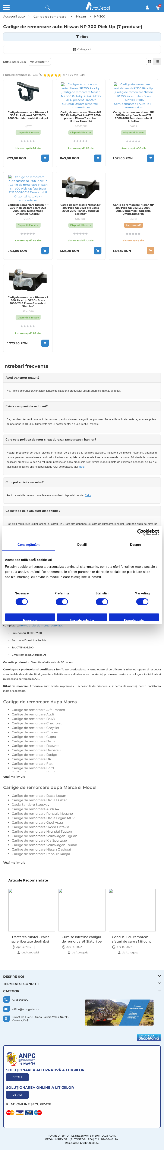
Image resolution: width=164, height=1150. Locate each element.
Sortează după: (14, 62)
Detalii (17, 1077)
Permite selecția (82, 619)
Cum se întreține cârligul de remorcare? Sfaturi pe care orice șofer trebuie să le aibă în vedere (82, 939)
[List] (157, 61)
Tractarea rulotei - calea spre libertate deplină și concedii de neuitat (31, 939)
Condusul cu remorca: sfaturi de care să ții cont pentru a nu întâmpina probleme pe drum (131, 939)
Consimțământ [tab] (29, 544)
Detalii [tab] (82, 544)
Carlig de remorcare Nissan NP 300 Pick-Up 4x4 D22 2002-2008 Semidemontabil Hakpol (28, 115)
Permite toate (134, 619)
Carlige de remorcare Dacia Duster (39, 800)
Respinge (30, 619)
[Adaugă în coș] (45, 158)
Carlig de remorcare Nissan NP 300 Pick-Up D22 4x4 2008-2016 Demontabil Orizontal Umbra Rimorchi (133, 209)
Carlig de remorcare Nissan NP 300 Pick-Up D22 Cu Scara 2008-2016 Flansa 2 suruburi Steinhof (28, 302)
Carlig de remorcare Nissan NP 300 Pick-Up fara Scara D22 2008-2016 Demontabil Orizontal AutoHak (28, 209)
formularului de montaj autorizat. (41, 625)
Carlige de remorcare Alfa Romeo (38, 710)
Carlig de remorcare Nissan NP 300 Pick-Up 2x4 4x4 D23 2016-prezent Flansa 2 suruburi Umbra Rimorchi (80, 117)
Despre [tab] (135, 544)
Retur (82, 466)
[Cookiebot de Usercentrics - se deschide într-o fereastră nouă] (140, 532)
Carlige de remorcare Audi (33, 714)
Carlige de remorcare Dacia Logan (39, 796)
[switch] (62, 602)
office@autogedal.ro (25, 1009)
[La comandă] (150, 250)
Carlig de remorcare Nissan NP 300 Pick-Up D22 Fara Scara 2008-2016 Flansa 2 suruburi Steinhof (80, 209)
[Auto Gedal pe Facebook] (119, 1013)
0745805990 (20, 999)
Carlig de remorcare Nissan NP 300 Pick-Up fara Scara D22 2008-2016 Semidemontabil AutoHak (133, 117)
